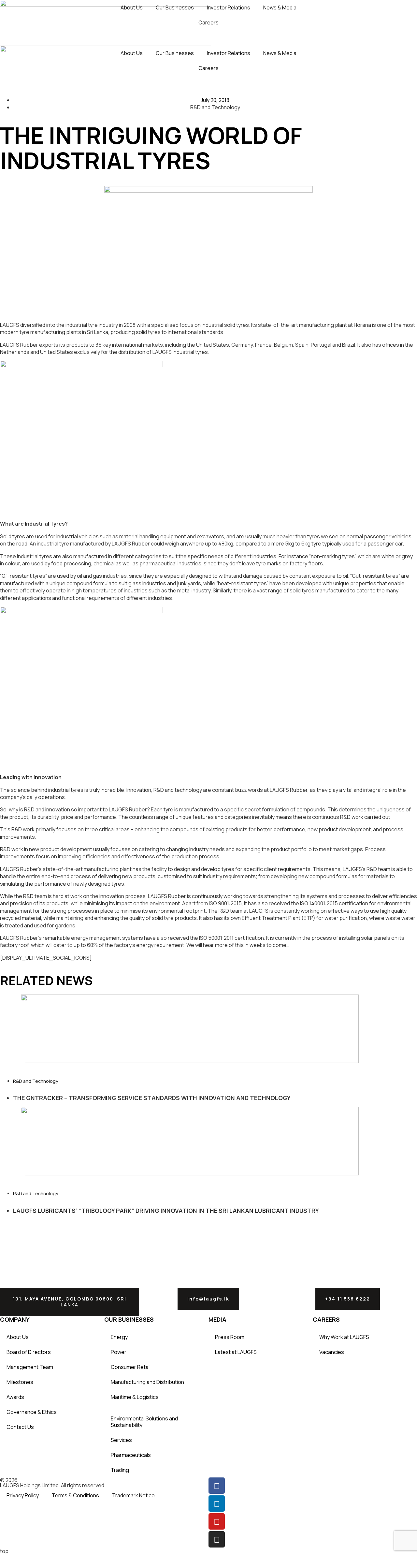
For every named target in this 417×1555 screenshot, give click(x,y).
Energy (119, 1337)
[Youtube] (216, 1521)
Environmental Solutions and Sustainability (144, 1422)
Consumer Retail (131, 1367)
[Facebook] (216, 1485)
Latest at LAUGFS (236, 1352)
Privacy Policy (23, 1495)
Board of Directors (29, 1352)
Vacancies (331, 1352)
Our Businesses (175, 7)
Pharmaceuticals (131, 1455)
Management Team (30, 1367)
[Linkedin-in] (216, 1503)
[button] (12, 1055)
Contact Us (20, 1427)
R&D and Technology (35, 1081)
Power (118, 1352)
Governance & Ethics (32, 1412)
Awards (15, 1397)
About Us (132, 7)
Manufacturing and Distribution (147, 1382)
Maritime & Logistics (135, 1397)
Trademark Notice (133, 1495)
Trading (120, 1470)
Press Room (229, 1337)
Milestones (20, 1382)
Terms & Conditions (75, 1495)
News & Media (279, 7)
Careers (208, 22)
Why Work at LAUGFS (344, 1337)
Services (121, 1440)
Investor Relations (228, 7)
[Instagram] (216, 1539)
